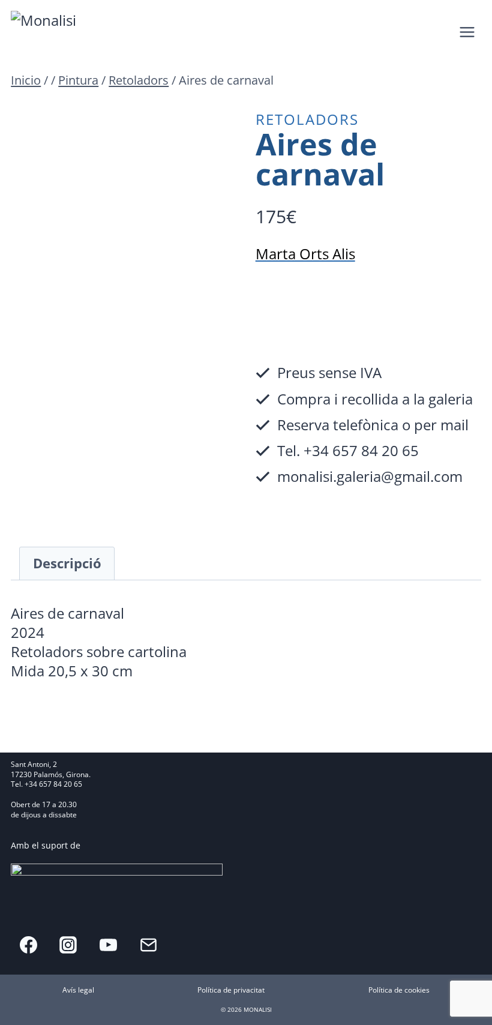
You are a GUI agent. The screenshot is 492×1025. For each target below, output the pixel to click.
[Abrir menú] (467, 32)
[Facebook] (28, 944)
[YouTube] (108, 944)
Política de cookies (399, 990)
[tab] (67, 563)
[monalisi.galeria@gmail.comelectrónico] (148, 944)
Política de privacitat (231, 990)
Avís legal (78, 990)
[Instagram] (68, 944)
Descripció (67, 563)
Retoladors (307, 119)
